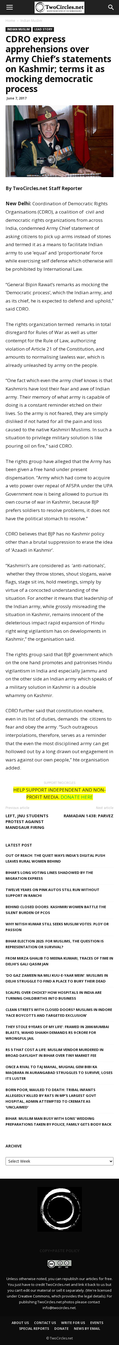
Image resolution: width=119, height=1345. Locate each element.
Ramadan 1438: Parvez (88, 815)
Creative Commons (34, 1296)
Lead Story (43, 29)
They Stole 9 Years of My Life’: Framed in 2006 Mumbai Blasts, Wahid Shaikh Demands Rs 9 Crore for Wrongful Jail (57, 1032)
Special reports (34, 1328)
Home (10, 20)
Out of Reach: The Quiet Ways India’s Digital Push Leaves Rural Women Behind (55, 858)
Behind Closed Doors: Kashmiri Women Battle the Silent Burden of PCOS (56, 909)
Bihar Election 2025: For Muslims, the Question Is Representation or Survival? (55, 944)
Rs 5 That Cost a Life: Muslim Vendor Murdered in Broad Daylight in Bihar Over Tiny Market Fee (55, 1052)
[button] (111, 7)
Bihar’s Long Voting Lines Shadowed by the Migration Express (49, 875)
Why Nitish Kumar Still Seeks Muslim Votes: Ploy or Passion (57, 926)
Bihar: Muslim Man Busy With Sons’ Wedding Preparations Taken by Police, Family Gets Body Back (58, 1121)
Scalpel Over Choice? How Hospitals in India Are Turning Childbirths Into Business (54, 995)
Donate (61, 1328)
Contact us (45, 1322)
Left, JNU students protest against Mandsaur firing (27, 821)
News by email (87, 1328)
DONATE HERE (77, 797)
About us (20, 1322)
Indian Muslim (31, 20)
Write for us (73, 1322)
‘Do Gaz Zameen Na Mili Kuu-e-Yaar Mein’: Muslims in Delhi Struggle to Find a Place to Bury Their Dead (57, 978)
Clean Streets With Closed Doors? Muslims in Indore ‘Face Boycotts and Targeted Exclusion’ (59, 1012)
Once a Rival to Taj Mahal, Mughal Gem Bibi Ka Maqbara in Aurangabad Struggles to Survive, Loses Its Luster (59, 1072)
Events (96, 1322)
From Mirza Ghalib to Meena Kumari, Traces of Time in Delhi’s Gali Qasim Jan (59, 961)
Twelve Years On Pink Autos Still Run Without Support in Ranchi (52, 892)
